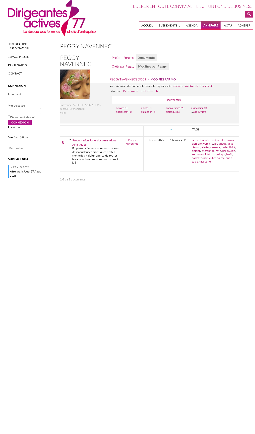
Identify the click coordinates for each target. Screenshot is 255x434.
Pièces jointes (130, 91)
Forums (129, 57)
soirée (221, 158)
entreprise (208, 150)
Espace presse (18, 56)
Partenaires (17, 65)
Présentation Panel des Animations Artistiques (94, 142)
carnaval (215, 147)
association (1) (199, 108)
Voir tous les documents (199, 86)
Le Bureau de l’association (18, 46)
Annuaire (210, 25)
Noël (229, 154)
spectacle (177, 86)
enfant (196, 150)
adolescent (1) (124, 111)
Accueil (147, 25)
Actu (228, 25)
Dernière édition (180, 131)
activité (196, 140)
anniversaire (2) (174, 108)
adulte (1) (146, 108)
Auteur (132, 129)
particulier (209, 158)
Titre (72, 129)
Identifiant (14, 94)
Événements (168, 25)
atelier (205, 147)
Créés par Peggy (123, 66)
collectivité (228, 147)
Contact (15, 73)
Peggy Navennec (75, 61)
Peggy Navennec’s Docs (128, 79)
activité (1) (122, 108)
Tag (158, 91)
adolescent (209, 140)
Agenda (192, 25)
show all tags (174, 99)
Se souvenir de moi (22, 117)
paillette (197, 158)
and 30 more (199, 111)
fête (218, 150)
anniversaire (205, 143)
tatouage (205, 161)
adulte (222, 140)
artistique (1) (173, 111)
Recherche (147, 91)
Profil (116, 57)
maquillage (218, 154)
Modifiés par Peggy (152, 66)
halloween (228, 150)
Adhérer (244, 25)
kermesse (198, 154)
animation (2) (148, 111)
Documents (146, 57)
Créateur (155, 129)
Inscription (15, 127)
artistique (220, 143)
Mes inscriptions (18, 137)
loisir (208, 154)
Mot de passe (16, 105)
